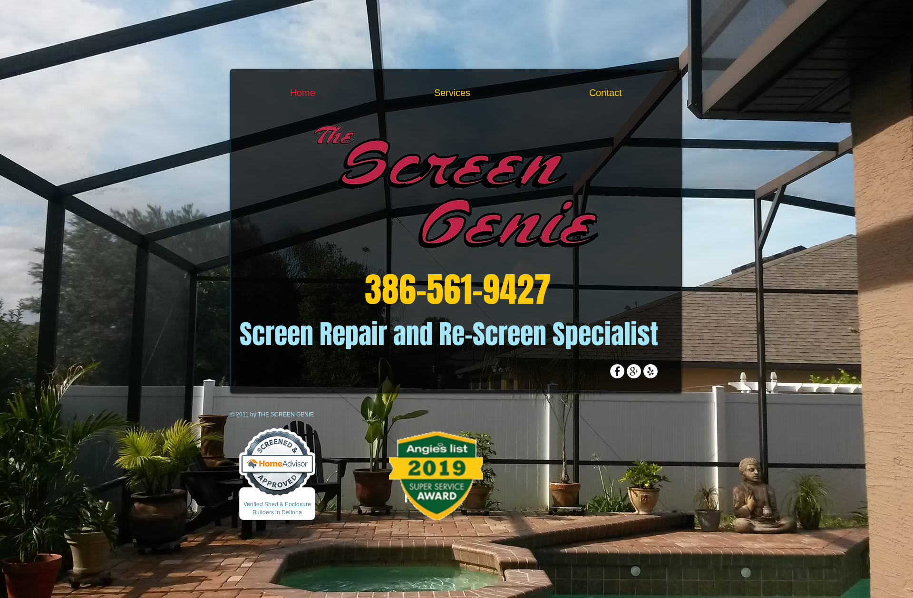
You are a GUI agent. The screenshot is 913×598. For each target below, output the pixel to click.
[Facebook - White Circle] (617, 371)
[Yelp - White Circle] (650, 371)
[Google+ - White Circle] (634, 371)
